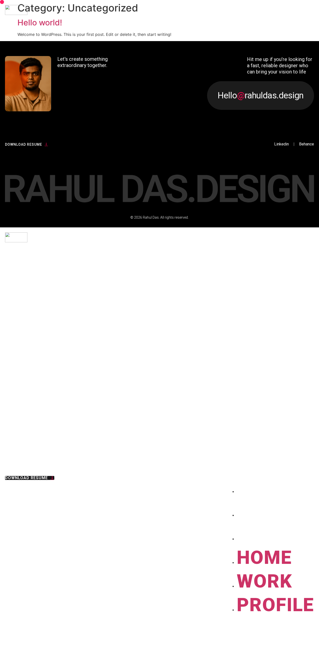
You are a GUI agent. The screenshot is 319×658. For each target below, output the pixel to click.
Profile (275, 534)
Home (264, 486)
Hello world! (39, 22)
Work (264, 510)
